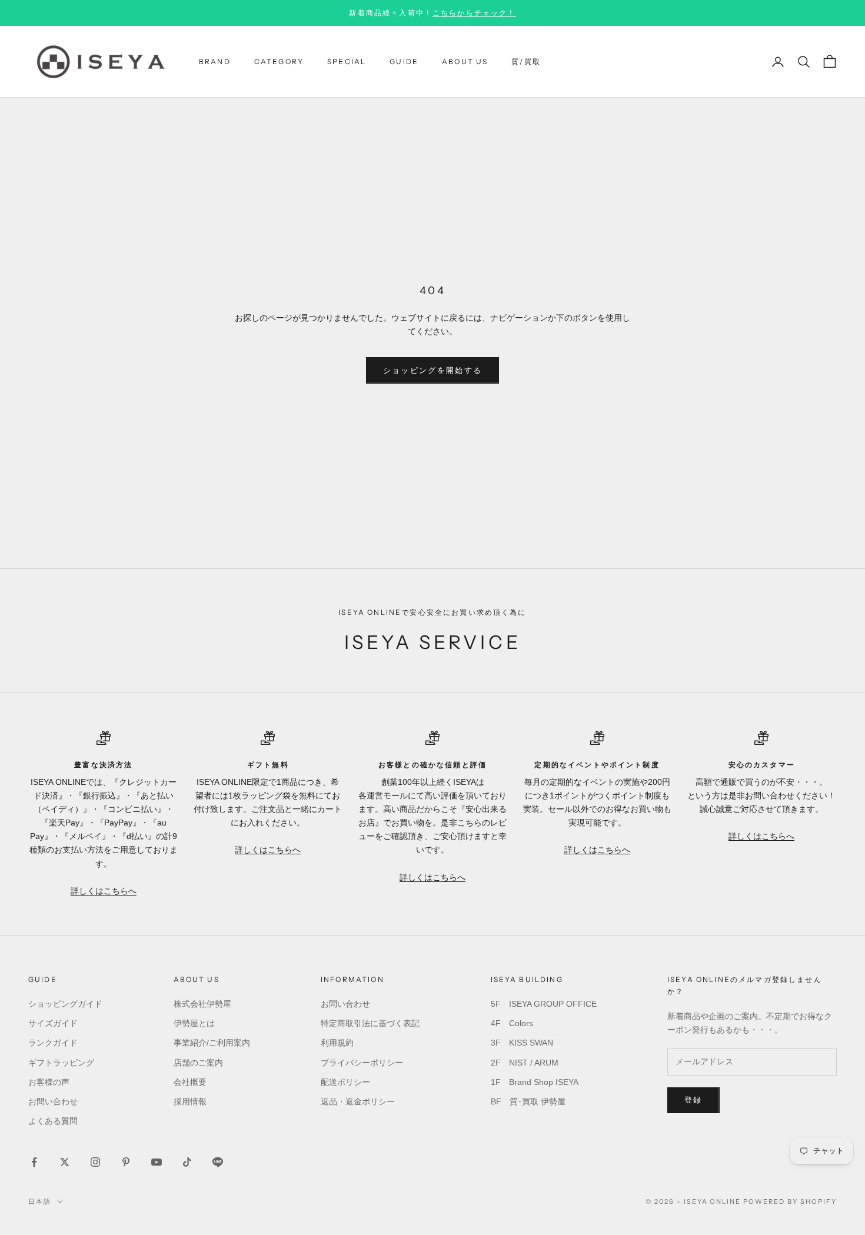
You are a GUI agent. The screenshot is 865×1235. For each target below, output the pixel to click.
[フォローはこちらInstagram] (95, 1162)
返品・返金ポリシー (358, 1101)
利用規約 (337, 1042)
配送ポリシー (345, 1082)
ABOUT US (465, 61)
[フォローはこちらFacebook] (34, 1162)
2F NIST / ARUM (524, 1062)
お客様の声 (48, 1082)
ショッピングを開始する (433, 370)
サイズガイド (53, 1023)
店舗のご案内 (198, 1062)
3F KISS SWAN (522, 1042)
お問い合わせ (53, 1101)
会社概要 (190, 1082)
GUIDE (404, 61)
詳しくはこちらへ (104, 891)
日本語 (39, 1201)
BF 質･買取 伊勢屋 (528, 1101)
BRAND (215, 61)
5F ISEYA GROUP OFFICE (544, 1003)
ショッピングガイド (65, 1003)
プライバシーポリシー (362, 1062)
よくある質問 (53, 1121)
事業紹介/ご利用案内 (212, 1042)
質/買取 (526, 61)
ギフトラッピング (61, 1062)
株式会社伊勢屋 (202, 1003)
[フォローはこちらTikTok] (187, 1162)
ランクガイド (53, 1042)
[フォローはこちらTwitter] (65, 1162)
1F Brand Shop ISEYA (534, 1082)
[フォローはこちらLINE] (218, 1162)
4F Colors (512, 1023)
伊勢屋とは (194, 1023)
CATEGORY (279, 61)
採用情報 (190, 1101)
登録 (693, 1100)
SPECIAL (346, 61)
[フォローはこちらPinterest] (126, 1162)
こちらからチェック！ (474, 12)
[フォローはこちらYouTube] (156, 1162)
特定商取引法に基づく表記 (370, 1023)
